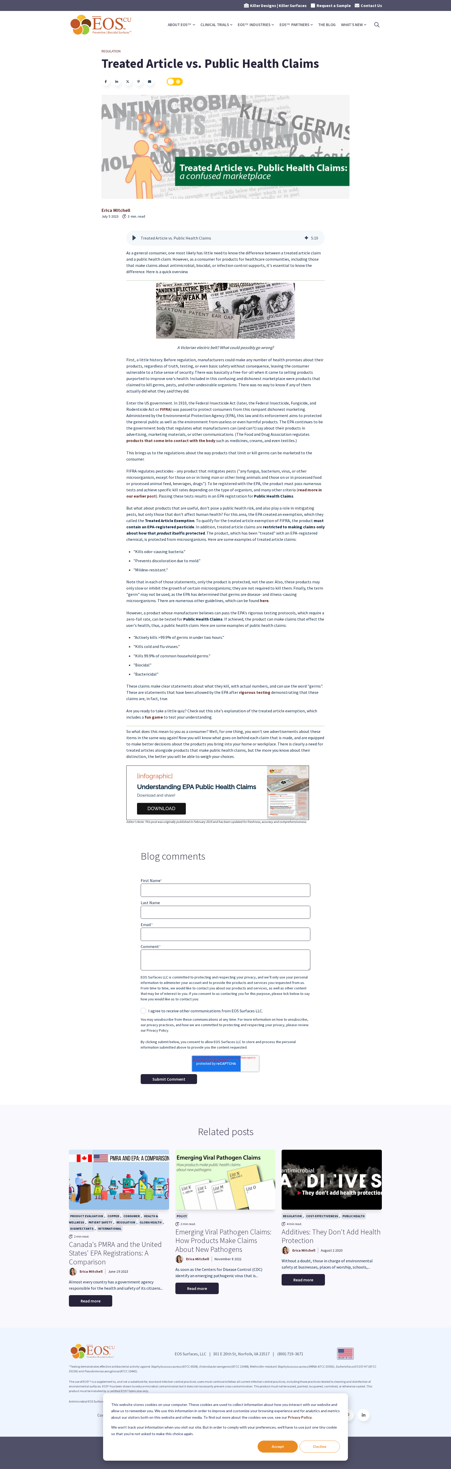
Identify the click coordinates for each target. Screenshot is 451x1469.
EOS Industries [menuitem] (254, 24)
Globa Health (151, 1222)
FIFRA (165, 409)
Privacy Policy (300, 1417)
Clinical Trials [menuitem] (214, 24)
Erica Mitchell (116, 210)
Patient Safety (100, 1222)
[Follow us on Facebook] (364, 1415)
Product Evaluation (86, 1216)
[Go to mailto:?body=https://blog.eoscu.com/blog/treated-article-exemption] (149, 81)
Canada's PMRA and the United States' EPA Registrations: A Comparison (115, 1253)
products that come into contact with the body (170, 440)
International (109, 1229)
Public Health (353, 1216)
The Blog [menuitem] (327, 24)
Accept (278, 1446)
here (264, 600)
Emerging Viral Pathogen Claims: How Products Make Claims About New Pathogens (223, 1240)
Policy (182, 1216)
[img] (306, 238)
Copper (113, 1216)
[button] (134, 238)
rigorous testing (254, 692)
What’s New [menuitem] (352, 24)
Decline (319, 1446)
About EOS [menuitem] (179, 24)
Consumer (131, 1216)
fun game (153, 717)
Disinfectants (81, 1229)
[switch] (175, 81)
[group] (225, 238)
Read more (90, 1300)
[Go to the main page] (101, 25)
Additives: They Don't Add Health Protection (331, 1236)
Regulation (111, 51)
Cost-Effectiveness (322, 1216)
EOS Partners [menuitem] (294, 24)
